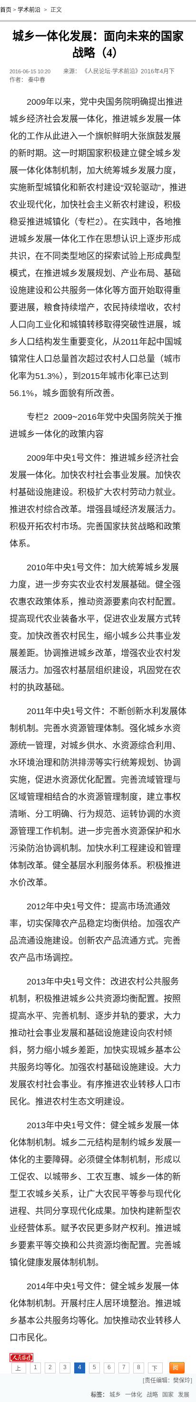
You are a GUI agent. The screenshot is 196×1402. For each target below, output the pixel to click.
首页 (5, 10)
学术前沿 (29, 10)
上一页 (18, 1369)
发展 (183, 1395)
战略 (152, 1395)
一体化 (133, 1395)
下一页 (154, 1369)
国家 (168, 1395)
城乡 (115, 1395)
